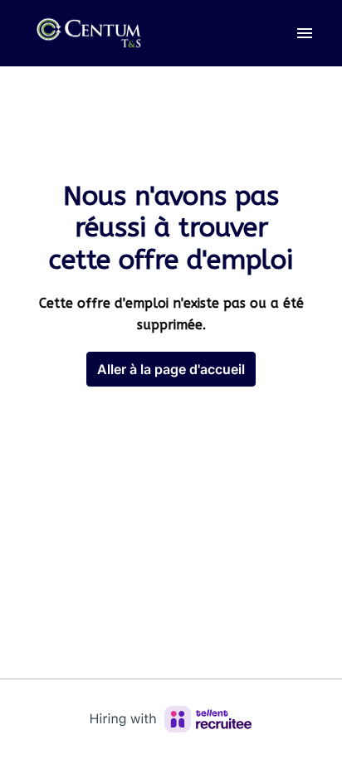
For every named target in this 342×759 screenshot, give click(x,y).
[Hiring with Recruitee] (171, 719)
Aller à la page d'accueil (171, 369)
